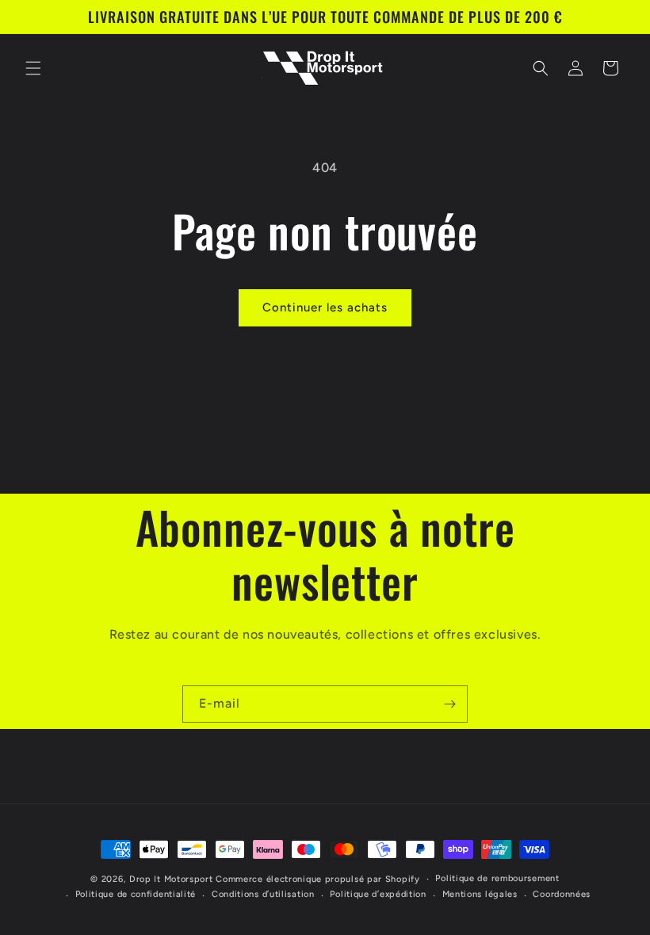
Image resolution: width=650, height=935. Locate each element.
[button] (33, 68)
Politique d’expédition (378, 894)
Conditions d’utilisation (263, 894)
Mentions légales (480, 894)
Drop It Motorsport (171, 879)
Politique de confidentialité (136, 894)
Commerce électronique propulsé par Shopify (317, 879)
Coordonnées (562, 894)
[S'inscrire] (449, 704)
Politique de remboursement (497, 878)
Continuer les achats (325, 307)
